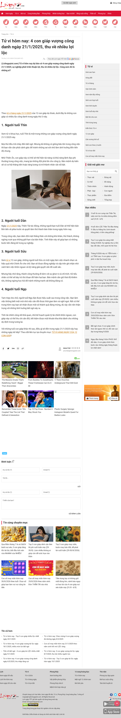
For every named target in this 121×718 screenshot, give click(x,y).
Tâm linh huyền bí (106, 683)
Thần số (93, 13)
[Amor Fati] (60, 349)
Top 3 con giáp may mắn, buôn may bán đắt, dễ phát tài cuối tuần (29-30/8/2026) (68, 547)
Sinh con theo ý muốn (93, 145)
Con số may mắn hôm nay (95, 156)
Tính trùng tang (91, 123)
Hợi (115, 27)
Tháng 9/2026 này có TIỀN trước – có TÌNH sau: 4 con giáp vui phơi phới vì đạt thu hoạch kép (104, 256)
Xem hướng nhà (56, 675)
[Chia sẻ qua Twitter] (8, 349)
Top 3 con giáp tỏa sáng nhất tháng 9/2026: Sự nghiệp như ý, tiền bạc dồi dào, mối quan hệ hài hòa (104, 243)
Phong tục (102, 13)
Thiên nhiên (91, 186)
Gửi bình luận (74, 514)
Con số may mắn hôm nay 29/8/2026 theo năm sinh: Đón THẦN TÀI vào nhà (39, 581)
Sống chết (91, 200)
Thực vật (90, 177)
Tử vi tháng (90, 83)
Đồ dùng (107, 182)
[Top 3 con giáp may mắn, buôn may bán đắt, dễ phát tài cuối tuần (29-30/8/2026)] (68, 534)
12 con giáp (90, 134)
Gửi (79, 487)
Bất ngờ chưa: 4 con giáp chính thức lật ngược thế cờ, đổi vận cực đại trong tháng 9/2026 (104, 329)
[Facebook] (111, 695)
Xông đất (89, 78)
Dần (25, 27)
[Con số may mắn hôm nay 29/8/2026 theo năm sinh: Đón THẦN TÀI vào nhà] (40, 568)
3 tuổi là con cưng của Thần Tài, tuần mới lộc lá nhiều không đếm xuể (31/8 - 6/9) (104, 216)
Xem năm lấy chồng (93, 94)
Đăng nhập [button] (117, 3)
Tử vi (17, 13)
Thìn (45, 27)
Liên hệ (62, 714)
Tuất (105, 27)
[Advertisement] (36, 87)
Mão (35, 27)
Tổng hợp (108, 200)
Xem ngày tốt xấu (6, 675)
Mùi (75, 27)
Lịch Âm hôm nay (6, 679)
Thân (85, 27)
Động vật (107, 177)
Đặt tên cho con (91, 117)
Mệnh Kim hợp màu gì (58, 687)
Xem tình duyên (91, 106)
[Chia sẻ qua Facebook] (3, 349)
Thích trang (93, 398)
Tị (55, 27)
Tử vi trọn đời (90, 151)
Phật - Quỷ (91, 191)
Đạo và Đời (70, 13)
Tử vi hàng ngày (31, 679)
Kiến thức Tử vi (91, 128)
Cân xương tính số (92, 139)
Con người (108, 191)
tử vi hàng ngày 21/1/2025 (19, 113)
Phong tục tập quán (107, 675)
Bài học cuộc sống (106, 679)
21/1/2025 (12, 226)
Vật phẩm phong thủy (58, 679)
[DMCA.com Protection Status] (30, 706)
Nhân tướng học (59, 13)
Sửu (16, 27)
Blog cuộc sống (82, 13)
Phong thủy (46, 13)
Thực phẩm (91, 195)
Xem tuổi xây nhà (92, 111)
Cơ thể (90, 182)
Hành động (108, 186)
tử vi (8, 260)
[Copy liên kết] (23, 349)
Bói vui (23, 13)
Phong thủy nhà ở (56, 683)
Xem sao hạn (90, 72)
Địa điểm (107, 195)
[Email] (18, 349)
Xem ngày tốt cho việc (8, 683)
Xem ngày (9, 13)
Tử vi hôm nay (80, 675)
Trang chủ (4, 34)
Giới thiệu (25, 714)
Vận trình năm (91, 89)
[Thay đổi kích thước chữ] (44, 59)
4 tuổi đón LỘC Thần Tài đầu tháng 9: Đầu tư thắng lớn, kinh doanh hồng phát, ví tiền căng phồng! (104, 229)
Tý (6, 27)
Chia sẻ (114, 398)
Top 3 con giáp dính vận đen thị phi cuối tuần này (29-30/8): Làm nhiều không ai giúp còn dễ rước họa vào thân (40, 550)
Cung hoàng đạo (34, 13)
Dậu (95, 27)
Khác (109, 13)
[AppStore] (112, 714)
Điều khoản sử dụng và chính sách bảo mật (44, 714)
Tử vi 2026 (29, 675)
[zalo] (13, 349)
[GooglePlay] (112, 706)
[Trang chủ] (2, 13)
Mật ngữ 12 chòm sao (83, 679)
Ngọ (65, 27)
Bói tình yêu (79, 683)
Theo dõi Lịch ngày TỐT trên (57, 59)
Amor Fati (67, 348)
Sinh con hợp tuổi (92, 100)
